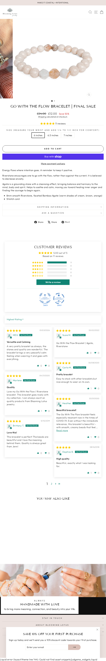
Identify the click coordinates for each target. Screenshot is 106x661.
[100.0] (45, 298)
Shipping (42, 117)
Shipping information (53, 207)
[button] (47, 123)
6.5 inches (53, 135)
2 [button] (51, 483)
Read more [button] (62, 430)
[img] (14, 330)
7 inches (68, 135)
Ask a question (53, 213)
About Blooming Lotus (52, 625)
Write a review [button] (53, 282)
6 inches (38, 135)
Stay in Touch (52, 618)
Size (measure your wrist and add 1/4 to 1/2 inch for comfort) (53, 130)
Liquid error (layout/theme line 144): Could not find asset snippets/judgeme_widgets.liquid (53, 326)
